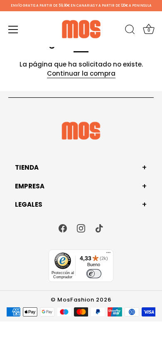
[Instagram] (81, 227)
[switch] (93, 273)
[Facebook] (63, 227)
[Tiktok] (99, 227)
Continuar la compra (81, 73)
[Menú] (13, 29)
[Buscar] (130, 31)
